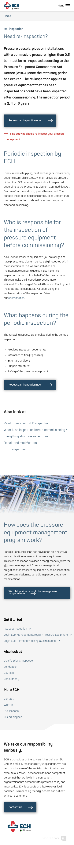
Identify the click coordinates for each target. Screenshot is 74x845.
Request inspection (15, 628)
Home (7, 16)
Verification (10, 666)
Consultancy (11, 679)
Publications (11, 711)
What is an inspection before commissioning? (35, 430)
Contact (8, 698)
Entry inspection (15, 449)
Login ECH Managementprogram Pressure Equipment (36, 634)
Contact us (15, 807)
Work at (8, 705)
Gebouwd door (50, 838)
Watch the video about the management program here (33, 592)
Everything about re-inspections (26, 436)
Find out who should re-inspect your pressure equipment (36, 136)
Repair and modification (20, 443)
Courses (9, 673)
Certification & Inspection (19, 660)
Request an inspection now (25, 120)
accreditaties (16, 298)
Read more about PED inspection (27, 423)
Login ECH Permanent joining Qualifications (30, 641)
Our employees (13, 717)
